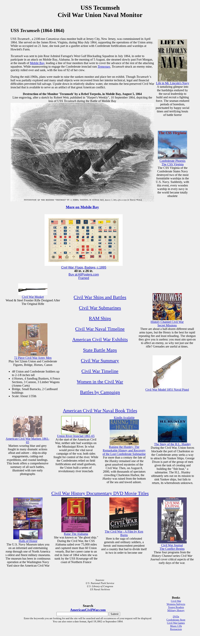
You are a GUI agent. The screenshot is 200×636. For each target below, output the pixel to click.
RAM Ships (100, 318)
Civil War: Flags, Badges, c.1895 (83, 267)
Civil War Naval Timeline (100, 328)
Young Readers (176, 607)
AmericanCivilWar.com (88, 610)
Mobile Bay (37, 63)
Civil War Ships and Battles (100, 297)
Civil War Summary (100, 360)
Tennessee (104, 66)
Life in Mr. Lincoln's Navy (172, 83)
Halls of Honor (28, 541)
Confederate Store (175, 619)
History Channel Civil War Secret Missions (167, 323)
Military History (176, 610)
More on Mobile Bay (82, 207)
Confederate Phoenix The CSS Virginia (173, 162)
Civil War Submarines (100, 307)
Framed (83, 278)
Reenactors (176, 629)
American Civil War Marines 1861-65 (27, 440)
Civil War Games (176, 622)
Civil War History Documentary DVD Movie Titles (100, 493)
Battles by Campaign (100, 392)
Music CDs (176, 625)
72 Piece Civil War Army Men (33, 357)
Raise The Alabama (76, 534)
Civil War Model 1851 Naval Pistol (167, 389)
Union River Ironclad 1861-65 (76, 436)
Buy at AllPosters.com (84, 274)
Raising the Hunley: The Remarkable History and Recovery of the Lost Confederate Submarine (124, 450)
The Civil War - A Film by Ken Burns (124, 533)
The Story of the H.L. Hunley (172, 444)
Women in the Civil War (100, 381)
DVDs (176, 616)
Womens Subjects (176, 604)
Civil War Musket (33, 296)
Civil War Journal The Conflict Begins (172, 547)
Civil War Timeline (99, 371)
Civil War (176, 600)
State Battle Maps (100, 350)
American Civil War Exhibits (100, 339)
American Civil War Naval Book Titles (100, 410)
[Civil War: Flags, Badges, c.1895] (84, 264)
